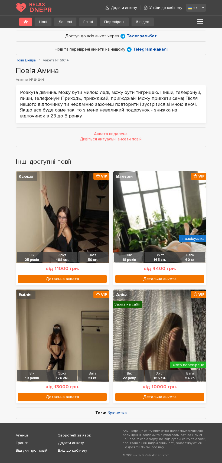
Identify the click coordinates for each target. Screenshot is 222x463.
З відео (142, 21)
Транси (22, 443)
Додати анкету (124, 7)
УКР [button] (196, 8)
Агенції (22, 435)
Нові (43, 21)
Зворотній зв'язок (74, 435)
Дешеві (65, 21)
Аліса (122, 294)
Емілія (25, 294)
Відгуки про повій (31, 450)
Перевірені (114, 21)
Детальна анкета (62, 279)
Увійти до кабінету (165, 7)
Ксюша (26, 176)
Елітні (88, 21)
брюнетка (117, 413)
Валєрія (124, 176)
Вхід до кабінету (72, 450)
